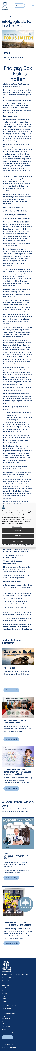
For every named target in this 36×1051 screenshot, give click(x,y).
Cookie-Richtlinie (7, 544)
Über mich (4, 993)
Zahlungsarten (6, 1026)
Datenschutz (13, 1047)
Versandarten (5, 1029)
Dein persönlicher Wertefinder (10, 1006)
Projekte (4, 990)
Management (5, 985)
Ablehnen (18, 536)
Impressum (30, 544)
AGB (3, 1024)
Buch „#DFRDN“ (6, 1018)
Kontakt (5, 1001)
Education (4, 988)
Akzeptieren (18, 530)
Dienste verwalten (17, 527)
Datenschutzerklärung (20, 544)
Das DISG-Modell (6, 1008)
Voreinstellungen (18, 541)
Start (3, 16)
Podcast (23, 862)
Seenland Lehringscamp (8, 1013)
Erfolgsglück (5, 1016)
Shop (3, 1021)
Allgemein (6, 16)
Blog (4, 996)
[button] (31, 53)
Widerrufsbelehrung (7, 1032)
